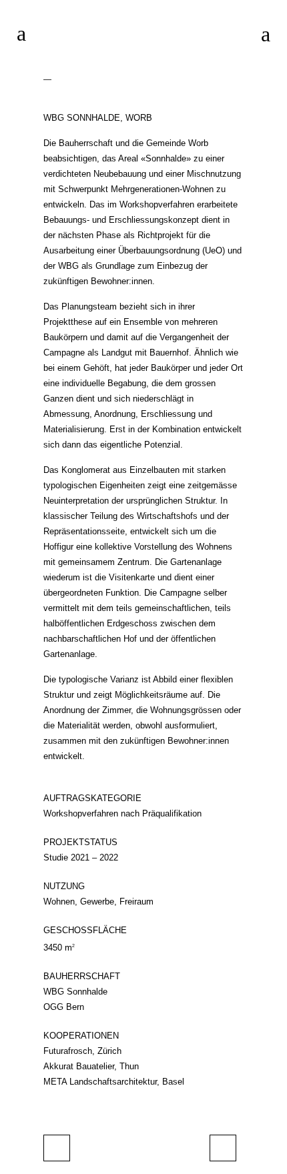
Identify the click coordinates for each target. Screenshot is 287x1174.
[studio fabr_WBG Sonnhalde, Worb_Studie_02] (47, 76)
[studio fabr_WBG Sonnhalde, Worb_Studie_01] (44, 76)
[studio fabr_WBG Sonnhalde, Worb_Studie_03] (50, 76)
